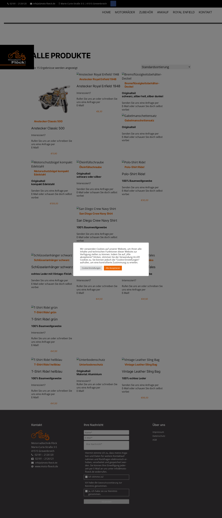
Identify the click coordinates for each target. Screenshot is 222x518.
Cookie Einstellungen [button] (91, 268)
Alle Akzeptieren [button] (113, 268)
